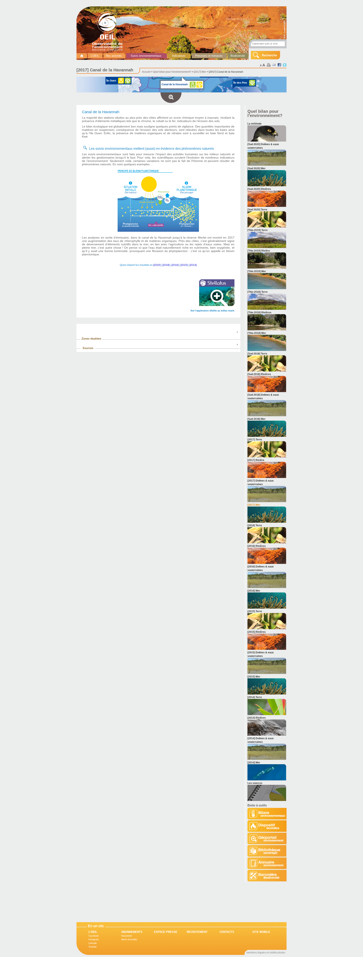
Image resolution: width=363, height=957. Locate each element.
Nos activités (114, 55)
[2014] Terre (254, 697)
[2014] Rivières (256, 717)
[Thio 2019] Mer (256, 271)
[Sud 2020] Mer (256, 168)
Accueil (146, 71)
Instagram (93, 939)
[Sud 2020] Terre (257, 209)
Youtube (92, 946)
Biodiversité (237, 55)
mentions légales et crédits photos (265, 952)
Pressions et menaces (208, 55)
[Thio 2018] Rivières (259, 312)
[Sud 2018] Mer (256, 418)
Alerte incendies (129, 939)
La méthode (254, 123)
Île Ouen (111, 80)
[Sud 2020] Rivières (259, 189)
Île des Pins (240, 82)
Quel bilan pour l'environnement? (172, 71)
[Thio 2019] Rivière (258, 250)
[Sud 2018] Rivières (259, 374)
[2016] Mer (253, 590)
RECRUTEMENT (197, 931)
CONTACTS (227, 931)
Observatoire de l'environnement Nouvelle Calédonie (109, 31)
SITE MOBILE (261, 931)
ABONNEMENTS (131, 931)
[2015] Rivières (256, 631)
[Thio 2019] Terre (257, 230)
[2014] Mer (253, 762)
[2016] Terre (254, 525)
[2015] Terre (254, 611)
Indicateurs (178, 55)
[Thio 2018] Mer (256, 333)
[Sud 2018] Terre (257, 353)
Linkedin (92, 943)
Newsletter (126, 936)
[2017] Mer (200, 71)
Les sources (254, 783)
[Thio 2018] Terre (257, 291)
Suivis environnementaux (146, 55)
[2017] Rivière (255, 460)
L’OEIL (95, 55)
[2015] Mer (253, 676)
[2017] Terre (254, 439)
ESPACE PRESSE (165, 931)
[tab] (158, 336)
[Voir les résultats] (266, 140)
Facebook (93, 936)
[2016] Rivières (256, 546)
